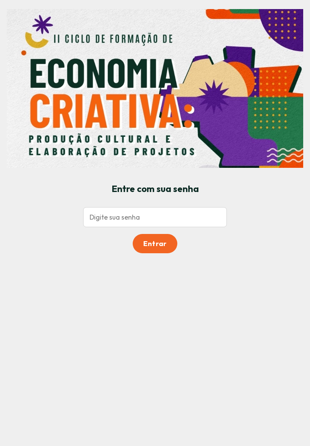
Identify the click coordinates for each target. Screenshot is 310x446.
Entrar (154, 243)
